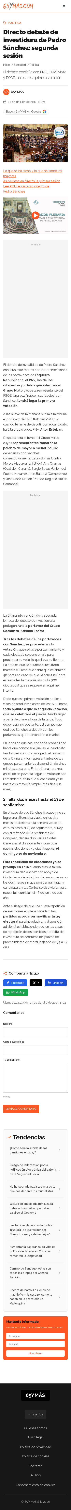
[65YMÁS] (6, 92)
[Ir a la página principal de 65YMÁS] (18, 6)
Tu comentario (11, 1059)
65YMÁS (17, 92)
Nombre (7, 1024)
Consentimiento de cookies (35, 1485)
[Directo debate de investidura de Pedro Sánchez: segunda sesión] (59, 132)
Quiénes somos (35, 1428)
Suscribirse (35, 1353)
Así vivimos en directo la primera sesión (31, 181)
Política (14, 22)
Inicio (6, 64)
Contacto (35, 1466)
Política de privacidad (35, 1447)
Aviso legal (35, 1437)
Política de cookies (35, 1456)
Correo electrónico (13, 1041)
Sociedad (20, 64)
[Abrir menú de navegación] (64, 6)
